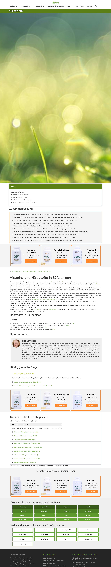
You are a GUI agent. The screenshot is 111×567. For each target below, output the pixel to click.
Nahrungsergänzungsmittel (55, 6)
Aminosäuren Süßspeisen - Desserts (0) (27, 459)
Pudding (52, 299)
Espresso (36, 309)
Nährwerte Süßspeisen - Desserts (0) (26, 432)
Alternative (52, 309)
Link (73, 323)
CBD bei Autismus (49, 563)
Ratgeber (89, 6)
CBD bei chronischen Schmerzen (54, 566)
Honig (97, 284)
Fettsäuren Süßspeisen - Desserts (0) (26, 462)
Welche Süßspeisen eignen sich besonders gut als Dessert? (33, 386)
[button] (55, 374)
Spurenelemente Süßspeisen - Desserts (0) (28, 447)
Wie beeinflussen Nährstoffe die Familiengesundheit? (83, 563)
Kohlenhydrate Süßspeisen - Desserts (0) (27, 451)
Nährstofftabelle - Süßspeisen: (22, 200)
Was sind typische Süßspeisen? (24, 374)
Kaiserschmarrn (44, 299)
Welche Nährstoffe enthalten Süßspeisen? (27, 382)
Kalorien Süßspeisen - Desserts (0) (25, 439)
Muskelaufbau (39, 6)
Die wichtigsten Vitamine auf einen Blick (25, 202)
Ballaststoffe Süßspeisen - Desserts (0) (26, 455)
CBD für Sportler (49, 558)
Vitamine (61, 282)
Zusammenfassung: (18, 192)
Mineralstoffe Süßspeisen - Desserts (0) (27, 443)
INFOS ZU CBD (49, 555)
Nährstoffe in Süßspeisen (20, 194)
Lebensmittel (26, 6)
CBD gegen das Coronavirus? (53, 561)
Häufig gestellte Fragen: (20, 197)
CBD (68, 6)
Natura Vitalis (79, 6)
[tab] (55, 432)
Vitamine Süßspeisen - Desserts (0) (25, 436)
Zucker (53, 282)
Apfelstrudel (35, 299)
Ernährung (13, 6)
